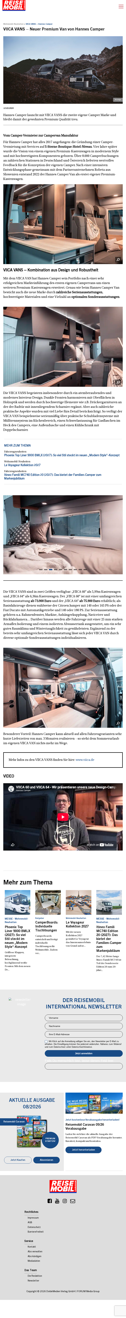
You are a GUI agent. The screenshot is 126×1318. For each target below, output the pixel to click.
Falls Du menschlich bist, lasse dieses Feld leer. (79, 1060)
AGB (30, 1223)
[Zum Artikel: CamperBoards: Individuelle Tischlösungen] (48, 902)
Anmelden (84, 1053)
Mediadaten (34, 1261)
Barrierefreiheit (36, 1232)
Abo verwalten (35, 1252)
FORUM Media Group (88, 1291)
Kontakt (32, 1247)
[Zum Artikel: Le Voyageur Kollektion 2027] (78, 902)
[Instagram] (65, 1201)
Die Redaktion (35, 1276)
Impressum (33, 1218)
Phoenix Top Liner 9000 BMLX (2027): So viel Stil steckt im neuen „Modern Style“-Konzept (62, 455)
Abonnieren (46, 1160)
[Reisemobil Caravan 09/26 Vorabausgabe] (94, 1103)
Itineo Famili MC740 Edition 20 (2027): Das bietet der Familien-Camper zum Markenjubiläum (108, 939)
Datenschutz (34, 1227)
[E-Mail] (72, 1201)
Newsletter (33, 1281)
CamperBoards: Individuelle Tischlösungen (46, 926)
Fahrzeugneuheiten (15, 451)
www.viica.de (85, 760)
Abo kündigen (34, 1256)
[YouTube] (57, 1201)
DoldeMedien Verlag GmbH (60, 1291)
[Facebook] (50, 1201)
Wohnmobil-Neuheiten (13, 24)
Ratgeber (39, 918)
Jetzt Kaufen (17, 1160)
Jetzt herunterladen (83, 1150)
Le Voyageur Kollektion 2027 (22, 465)
